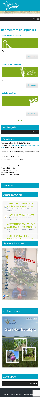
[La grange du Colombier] (20, 72)
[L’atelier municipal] (20, 101)
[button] (34, 19)
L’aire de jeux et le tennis (11, 35)
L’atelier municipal (9, 93)
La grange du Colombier (11, 64)
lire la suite (32, 56)
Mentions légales (30, 394)
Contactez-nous (16, 394)
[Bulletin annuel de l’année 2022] (20, 342)
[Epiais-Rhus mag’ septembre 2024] (20, 274)
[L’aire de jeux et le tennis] (20, 43)
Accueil (6, 394)
